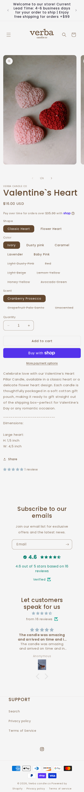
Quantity (9, 317)
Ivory (12, 245)
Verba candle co (39, 783)
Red (50, 264)
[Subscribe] (67, 544)
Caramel (62, 245)
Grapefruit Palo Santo (28, 308)
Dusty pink (35, 245)
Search (14, 711)
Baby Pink (42, 254)
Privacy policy (20, 721)
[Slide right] (51, 178)
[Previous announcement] (8, 10)
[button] (8, 34)
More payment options (42, 363)
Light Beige (19, 273)
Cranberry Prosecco (24, 298)
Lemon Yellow (50, 273)
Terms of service (60, 788)
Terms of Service (22, 731)
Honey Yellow (21, 283)
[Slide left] (32, 178)
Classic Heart (19, 229)
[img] (42, 613)
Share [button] (12, 459)
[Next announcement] (76, 10)
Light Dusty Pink (23, 264)
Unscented (66, 308)
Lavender (15, 254)
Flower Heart (51, 229)
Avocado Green (56, 283)
